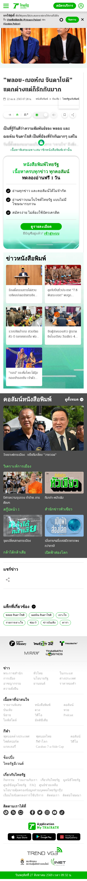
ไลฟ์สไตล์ (9, 722)
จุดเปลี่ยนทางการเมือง (17, 541)
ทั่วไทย (37, 675)
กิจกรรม (8, 781)
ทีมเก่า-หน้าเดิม (54, 498)
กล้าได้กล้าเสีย (13, 553)
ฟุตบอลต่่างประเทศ (14, 738)
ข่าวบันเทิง (46, 623)
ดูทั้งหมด (72, 400)
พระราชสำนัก (11, 675)
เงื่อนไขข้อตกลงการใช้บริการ (20, 797)
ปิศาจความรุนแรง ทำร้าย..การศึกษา (21, 501)
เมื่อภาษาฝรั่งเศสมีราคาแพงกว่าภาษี (62, 544)
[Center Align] (82, 19)
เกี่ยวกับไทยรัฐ (47, 781)
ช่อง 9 (31, 623)
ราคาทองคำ (66, 685)
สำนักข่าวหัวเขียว (57, 510)
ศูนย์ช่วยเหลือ (44, 786)
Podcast (67, 717)
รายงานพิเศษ (11, 706)
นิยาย (6, 717)
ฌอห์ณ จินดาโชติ (39, 616)
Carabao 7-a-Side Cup (49, 748)
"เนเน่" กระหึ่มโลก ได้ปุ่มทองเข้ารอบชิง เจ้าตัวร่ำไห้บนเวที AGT (23, 376)
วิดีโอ (37, 717)
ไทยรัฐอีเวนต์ (12, 765)
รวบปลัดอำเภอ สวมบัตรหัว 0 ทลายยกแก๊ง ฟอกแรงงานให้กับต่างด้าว (23, 335)
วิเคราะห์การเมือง (15, 467)
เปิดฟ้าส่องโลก (55, 553)
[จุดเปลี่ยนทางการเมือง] (22, 527)
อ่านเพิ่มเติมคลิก (24, 20)
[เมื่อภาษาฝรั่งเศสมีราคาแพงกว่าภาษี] (64, 527)
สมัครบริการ (65, 5)
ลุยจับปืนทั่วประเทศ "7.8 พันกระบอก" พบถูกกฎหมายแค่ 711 (63, 293)
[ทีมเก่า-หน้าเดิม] (64, 483)
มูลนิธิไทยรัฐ (66, 781)
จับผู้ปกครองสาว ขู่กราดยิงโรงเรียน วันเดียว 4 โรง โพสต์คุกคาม (62, 335)
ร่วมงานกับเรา (26, 781)
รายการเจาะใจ (13, 623)
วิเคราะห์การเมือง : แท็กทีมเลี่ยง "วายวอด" (29, 455)
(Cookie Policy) (11, 24)
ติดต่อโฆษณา (64, 797)
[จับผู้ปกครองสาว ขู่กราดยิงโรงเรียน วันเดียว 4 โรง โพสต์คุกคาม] (63, 317)
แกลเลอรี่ (9, 748)
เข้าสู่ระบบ (51, 234)
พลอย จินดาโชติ (14, 616)
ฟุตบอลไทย (40, 738)
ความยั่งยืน (10, 690)
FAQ (29, 786)
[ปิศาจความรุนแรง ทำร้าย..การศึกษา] (22, 483)
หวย (64, 711)
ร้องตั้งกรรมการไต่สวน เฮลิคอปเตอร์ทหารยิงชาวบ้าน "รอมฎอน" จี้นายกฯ (23, 293)
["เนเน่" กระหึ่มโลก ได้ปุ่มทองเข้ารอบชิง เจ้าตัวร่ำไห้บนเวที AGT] (24, 358)
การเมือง (8, 680)
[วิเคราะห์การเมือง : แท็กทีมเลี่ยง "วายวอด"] (43, 428)
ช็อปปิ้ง (8, 759)
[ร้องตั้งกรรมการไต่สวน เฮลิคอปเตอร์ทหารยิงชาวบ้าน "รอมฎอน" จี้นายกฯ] (24, 275)
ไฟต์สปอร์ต (10, 743)
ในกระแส (64, 675)
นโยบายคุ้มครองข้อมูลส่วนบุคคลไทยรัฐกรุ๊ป (29, 791)
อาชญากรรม (11, 685)
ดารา (62, 623)
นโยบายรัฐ (39, 680)
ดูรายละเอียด (41, 227)
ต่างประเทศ (66, 680)
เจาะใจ (58, 616)
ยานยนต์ (38, 685)
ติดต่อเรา (47, 797)
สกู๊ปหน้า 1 (10, 510)
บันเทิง (56, 99)
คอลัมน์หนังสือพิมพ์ (25, 400)
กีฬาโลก (38, 743)
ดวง (36, 711)
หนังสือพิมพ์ (43, 99)
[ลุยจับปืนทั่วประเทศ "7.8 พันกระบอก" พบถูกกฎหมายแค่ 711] (63, 275)
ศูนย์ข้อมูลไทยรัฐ (13, 786)
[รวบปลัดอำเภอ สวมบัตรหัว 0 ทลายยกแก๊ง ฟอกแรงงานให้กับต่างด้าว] (24, 317)
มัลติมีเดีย (40, 722)
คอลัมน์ (66, 706)
